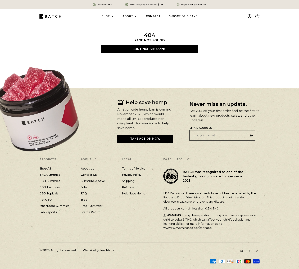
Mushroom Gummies (54, 206)
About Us (87, 168)
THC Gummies (49, 174)
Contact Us (89, 174)
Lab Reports (48, 212)
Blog (84, 199)
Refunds (128, 187)
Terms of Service (133, 168)
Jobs (84, 187)
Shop (106, 16)
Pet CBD (45, 199)
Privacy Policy (131, 174)
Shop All (45, 168)
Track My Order (91, 206)
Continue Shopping (149, 49)
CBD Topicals (48, 193)
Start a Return (90, 212)
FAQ (84, 193)
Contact (153, 16)
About (128, 16)
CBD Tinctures (49, 187)
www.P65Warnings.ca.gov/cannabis (187, 228)
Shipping (128, 181)
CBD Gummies (49, 181)
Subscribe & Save (183, 16)
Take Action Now (145, 138)
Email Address (200, 128)
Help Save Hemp (134, 193)
